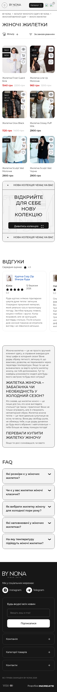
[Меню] (4, 5)
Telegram (38, 590)
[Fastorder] (23, 55)
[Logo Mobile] (15, 5)
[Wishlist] (23, 62)
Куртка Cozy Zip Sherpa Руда (24, 278)
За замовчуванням (44, 34)
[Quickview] (23, 49)
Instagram (15, 590)
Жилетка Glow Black (13, 123)
